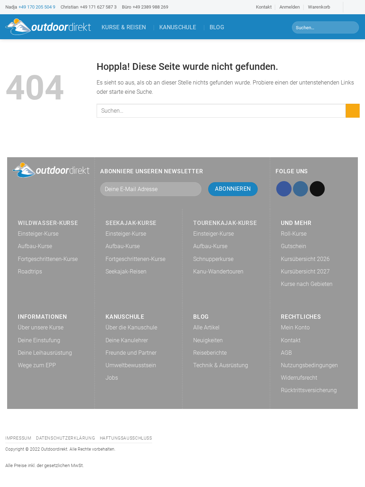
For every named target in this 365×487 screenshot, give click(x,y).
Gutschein (293, 246)
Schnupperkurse (213, 259)
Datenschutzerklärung (65, 438)
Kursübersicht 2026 (305, 259)
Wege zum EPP (37, 365)
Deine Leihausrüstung (45, 352)
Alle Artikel (206, 327)
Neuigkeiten (208, 340)
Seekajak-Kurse (131, 223)
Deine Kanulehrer (127, 340)
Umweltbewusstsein (131, 365)
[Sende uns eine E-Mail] (317, 188)
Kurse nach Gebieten (307, 284)
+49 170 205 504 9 (37, 7)
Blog (217, 27)
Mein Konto (295, 327)
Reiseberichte (210, 352)
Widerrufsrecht (299, 377)
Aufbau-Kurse (35, 246)
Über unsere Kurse (40, 327)
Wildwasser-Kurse (48, 223)
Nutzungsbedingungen (309, 365)
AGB (286, 352)
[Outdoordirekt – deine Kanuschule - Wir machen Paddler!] (48, 27)
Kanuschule (177, 27)
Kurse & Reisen (124, 27)
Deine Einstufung (39, 340)
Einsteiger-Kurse (38, 233)
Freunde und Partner (131, 352)
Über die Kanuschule (131, 327)
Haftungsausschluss (126, 438)
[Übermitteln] (352, 27)
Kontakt (264, 7)
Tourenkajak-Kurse (225, 223)
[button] (322, 7)
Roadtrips (30, 271)
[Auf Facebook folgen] (349, 7)
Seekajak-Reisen (126, 271)
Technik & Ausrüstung (220, 365)
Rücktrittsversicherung (309, 390)
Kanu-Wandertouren (218, 271)
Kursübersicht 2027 (305, 271)
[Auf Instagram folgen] (356, 7)
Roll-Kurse (294, 233)
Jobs (112, 377)
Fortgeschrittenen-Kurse (48, 259)
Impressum (18, 438)
